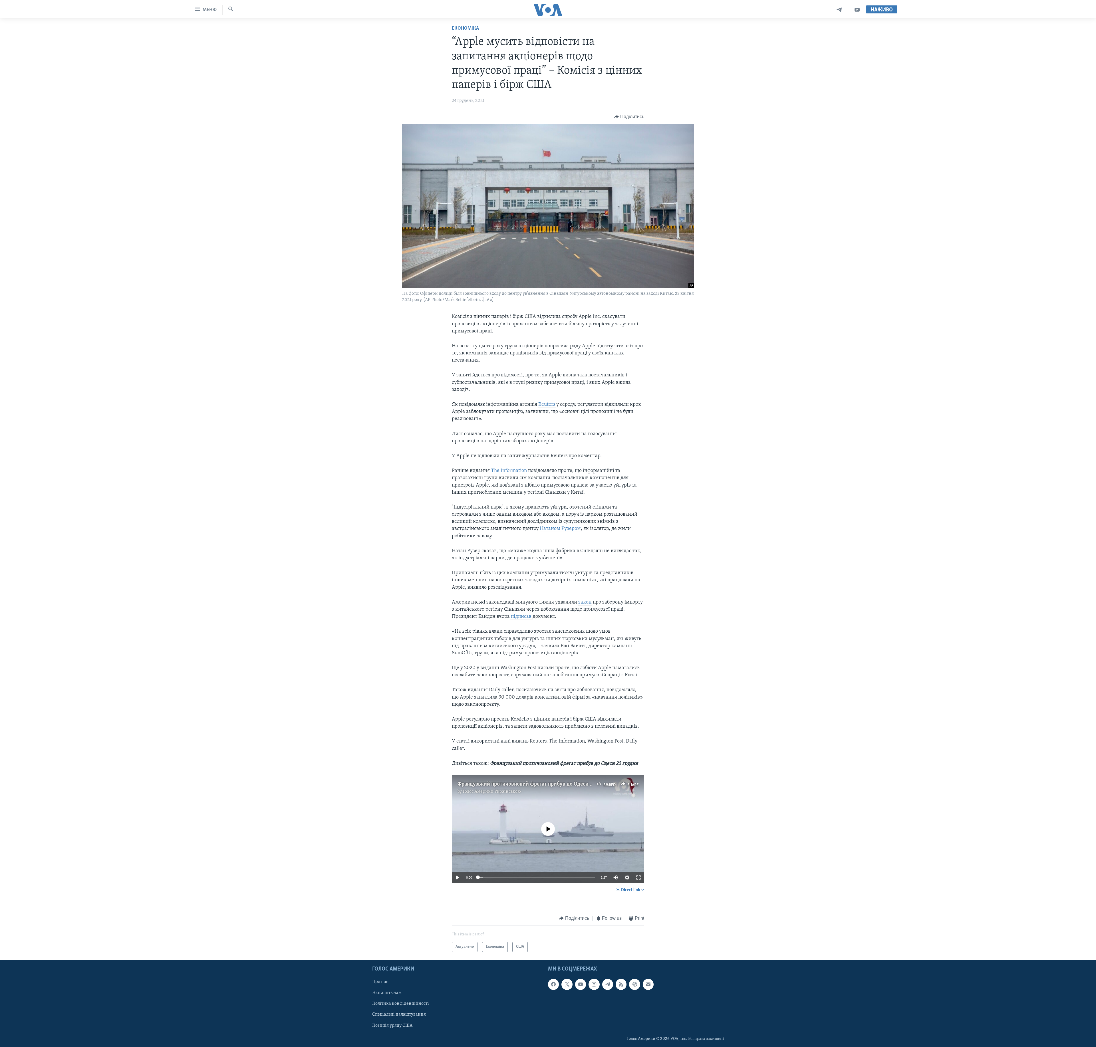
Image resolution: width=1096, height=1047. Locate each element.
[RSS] (621, 984)
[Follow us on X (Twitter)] (566, 984)
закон (585, 602)
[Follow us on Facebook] (553, 984)
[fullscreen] (638, 877)
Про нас (380, 982)
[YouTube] (857, 9)
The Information (509, 470)
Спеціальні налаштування (399, 1014)
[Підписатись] (648, 984)
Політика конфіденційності (400, 1003)
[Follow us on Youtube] (580, 984)
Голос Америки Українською (492, 791)
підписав (521, 616)
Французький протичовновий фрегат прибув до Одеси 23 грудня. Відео (543, 784)
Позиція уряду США (392, 1025)
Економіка (465, 28)
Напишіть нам (387, 992)
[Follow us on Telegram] (607, 984)
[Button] (629, 116)
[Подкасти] (634, 984)
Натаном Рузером (560, 528)
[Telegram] (839, 9)
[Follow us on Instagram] (594, 984)
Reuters (547, 404)
